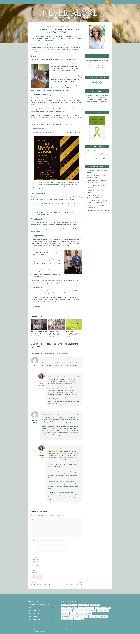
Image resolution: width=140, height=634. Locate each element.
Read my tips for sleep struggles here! (51, 283)
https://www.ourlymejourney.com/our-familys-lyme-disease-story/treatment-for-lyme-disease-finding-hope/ (63, 475)
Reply (78, 360)
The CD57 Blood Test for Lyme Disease (41, 584)
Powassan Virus (103, 610)
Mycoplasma (90, 610)
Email (33, 545)
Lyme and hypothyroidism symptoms (66, 70)
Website (33, 550)
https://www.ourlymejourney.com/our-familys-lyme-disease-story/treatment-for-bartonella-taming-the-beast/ (63, 497)
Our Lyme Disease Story (34, 619)
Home (32, 2)
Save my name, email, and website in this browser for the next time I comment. (35, 563)
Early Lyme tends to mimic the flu (41, 45)
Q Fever (65, 613)
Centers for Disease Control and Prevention (54, 109)
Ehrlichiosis (66, 610)
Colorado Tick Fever (103, 607)
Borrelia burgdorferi (50, 47)
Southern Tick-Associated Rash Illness (74, 616)
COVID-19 (67, 88)
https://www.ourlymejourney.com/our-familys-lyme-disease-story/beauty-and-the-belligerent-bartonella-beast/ (63, 486)
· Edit (56, 360)
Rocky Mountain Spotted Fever (81, 613)
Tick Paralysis (67, 619)
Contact (52, 2)
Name (33, 540)
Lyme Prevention (32, 616)
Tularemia (79, 619)
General (30, 607)
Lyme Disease (36, 306)
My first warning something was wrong (42, 132)
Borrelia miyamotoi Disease (84, 607)
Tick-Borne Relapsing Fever (98, 616)
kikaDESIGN (43, 631)
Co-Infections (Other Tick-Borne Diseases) (39, 604)
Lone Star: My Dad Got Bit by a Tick (72, 584)
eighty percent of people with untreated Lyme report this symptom (55, 199)
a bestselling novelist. (101, 217)
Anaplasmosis (83, 604)
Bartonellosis (67, 607)
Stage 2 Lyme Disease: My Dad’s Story (39, 332)
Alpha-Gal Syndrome (69, 604)
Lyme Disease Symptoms (51, 26)
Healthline (55, 79)
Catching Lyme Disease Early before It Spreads (55, 333)
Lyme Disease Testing (33, 613)
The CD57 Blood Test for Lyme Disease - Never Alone (52, 354)
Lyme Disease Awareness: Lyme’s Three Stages (73, 333)
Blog (45, 2)
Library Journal (53, 243)
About (39, 2)
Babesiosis (95, 604)
